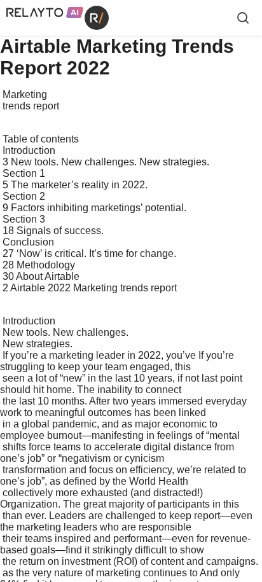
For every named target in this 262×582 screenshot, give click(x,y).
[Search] (243, 18)
